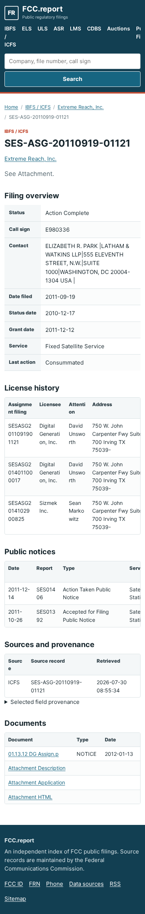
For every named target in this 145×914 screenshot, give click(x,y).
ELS (27, 28)
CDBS (94, 28)
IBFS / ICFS (10, 36)
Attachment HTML (30, 797)
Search (72, 78)
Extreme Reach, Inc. (81, 107)
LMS (75, 28)
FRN (34, 883)
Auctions (118, 28)
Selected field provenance (45, 701)
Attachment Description (36, 768)
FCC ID (13, 883)
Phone (54, 883)
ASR (59, 28)
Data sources (86, 883)
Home (11, 107)
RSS (115, 883)
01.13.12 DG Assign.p (33, 754)
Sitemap (15, 898)
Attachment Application (36, 782)
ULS (43, 28)
